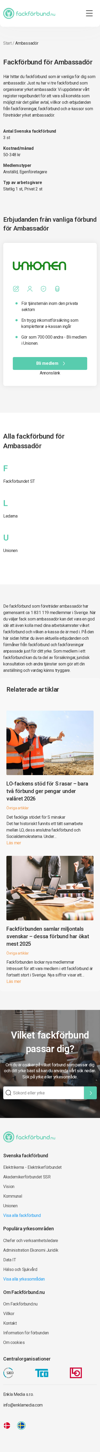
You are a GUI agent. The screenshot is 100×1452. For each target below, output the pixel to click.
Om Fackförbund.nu (20, 1304)
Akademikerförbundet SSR (27, 1176)
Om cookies (14, 1342)
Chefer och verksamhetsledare (30, 1240)
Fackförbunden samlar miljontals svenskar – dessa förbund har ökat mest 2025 (47, 936)
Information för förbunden (26, 1332)
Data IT (9, 1259)
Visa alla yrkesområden (24, 1279)
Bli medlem (47, 363)
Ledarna (10, 516)
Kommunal (12, 1196)
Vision (8, 1186)
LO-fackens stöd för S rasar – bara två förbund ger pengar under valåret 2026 (47, 791)
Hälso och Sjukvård (20, 1269)
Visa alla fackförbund (22, 1215)
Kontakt (10, 1323)
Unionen (10, 550)
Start (7, 43)
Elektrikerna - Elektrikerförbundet (32, 1167)
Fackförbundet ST (19, 481)
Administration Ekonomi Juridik (30, 1250)
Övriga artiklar (17, 808)
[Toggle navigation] (89, 13)
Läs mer (13, 842)
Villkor (8, 1313)
